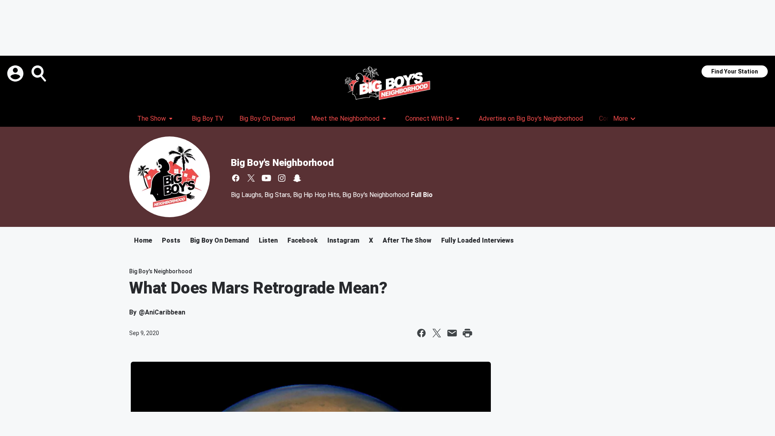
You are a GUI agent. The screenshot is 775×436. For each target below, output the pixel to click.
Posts (171, 240)
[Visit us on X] (251, 178)
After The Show (407, 240)
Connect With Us (429, 118)
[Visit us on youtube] (266, 178)
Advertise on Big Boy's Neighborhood (531, 118)
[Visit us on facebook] (236, 178)
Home (143, 240)
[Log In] (16, 73)
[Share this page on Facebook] (421, 333)
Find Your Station (734, 71)
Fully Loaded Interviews (477, 240)
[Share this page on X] (436, 333)
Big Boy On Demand (267, 118)
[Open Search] (39, 73)
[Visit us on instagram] (282, 178)
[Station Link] (387, 83)
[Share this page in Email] (452, 333)
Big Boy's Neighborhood (282, 162)
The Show (151, 118)
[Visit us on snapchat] (297, 178)
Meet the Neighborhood (345, 118)
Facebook (302, 240)
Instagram (343, 240)
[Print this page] (467, 333)
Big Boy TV (207, 118)
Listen (268, 240)
